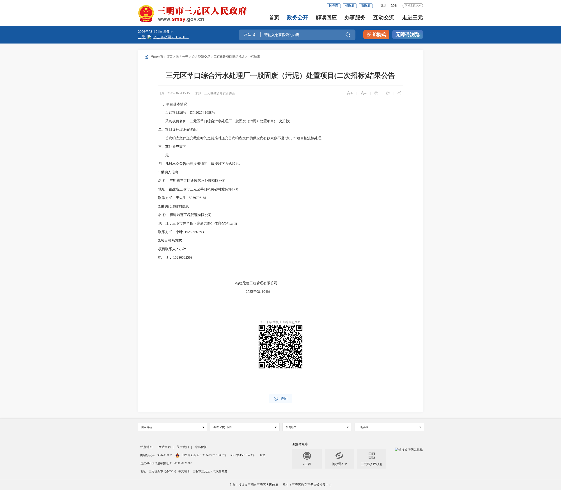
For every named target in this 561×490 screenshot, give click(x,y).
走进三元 (412, 17)
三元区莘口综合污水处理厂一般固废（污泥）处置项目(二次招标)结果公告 (280, 75)
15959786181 (196, 198)
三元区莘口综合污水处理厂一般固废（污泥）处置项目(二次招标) (240, 121)
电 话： (165, 257)
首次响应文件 (238, 138)
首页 (274, 17)
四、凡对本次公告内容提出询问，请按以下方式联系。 (200, 164)
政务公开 (297, 17)
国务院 (333, 5)
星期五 (168, 31)
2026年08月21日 (150, 31)
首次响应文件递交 (179, 138)
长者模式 (376, 34)
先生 (182, 198)
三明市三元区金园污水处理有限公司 (198, 181)
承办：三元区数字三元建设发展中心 (307, 485)
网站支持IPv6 (413, 5)
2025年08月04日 (258, 291)
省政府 (349, 5)
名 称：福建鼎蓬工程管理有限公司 (206, 215)
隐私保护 (201, 447)
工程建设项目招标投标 (229, 56)
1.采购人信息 (168, 172)
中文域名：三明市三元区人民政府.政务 (202, 471)
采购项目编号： (177, 112)
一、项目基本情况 (173, 104)
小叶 (179, 232)
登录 (394, 5)
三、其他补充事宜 (172, 146)
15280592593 (194, 232)
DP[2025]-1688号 (202, 112)
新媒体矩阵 (300, 444)
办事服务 (355, 17)
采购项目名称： (177, 121)
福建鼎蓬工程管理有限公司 (256, 283)
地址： (163, 189)
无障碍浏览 (408, 34)
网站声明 (164, 447)
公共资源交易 (201, 56)
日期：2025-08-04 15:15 (174, 93)
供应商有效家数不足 (268, 138)
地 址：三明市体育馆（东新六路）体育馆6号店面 (218, 223)
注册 (383, 5)
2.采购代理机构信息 (173, 206)
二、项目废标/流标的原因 (178, 129)
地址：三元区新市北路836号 (158, 471)
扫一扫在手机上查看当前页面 (280, 322)
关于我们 (183, 447)
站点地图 (146, 447)
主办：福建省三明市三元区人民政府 (253, 485)
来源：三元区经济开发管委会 (215, 93)
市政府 (365, 5)
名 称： (164, 181)
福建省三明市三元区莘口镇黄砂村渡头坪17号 (204, 189)
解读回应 (326, 17)
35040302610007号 (214, 455)
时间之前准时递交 (214, 138)
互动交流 (383, 17)
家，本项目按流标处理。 (305, 138)
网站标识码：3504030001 (156, 455)
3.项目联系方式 (170, 240)
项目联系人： (168, 249)
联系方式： (167, 198)
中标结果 (254, 56)
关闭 (281, 398)
